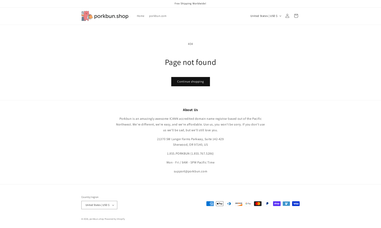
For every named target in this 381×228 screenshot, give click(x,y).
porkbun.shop (96, 219)
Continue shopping (190, 81)
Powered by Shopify (115, 219)
